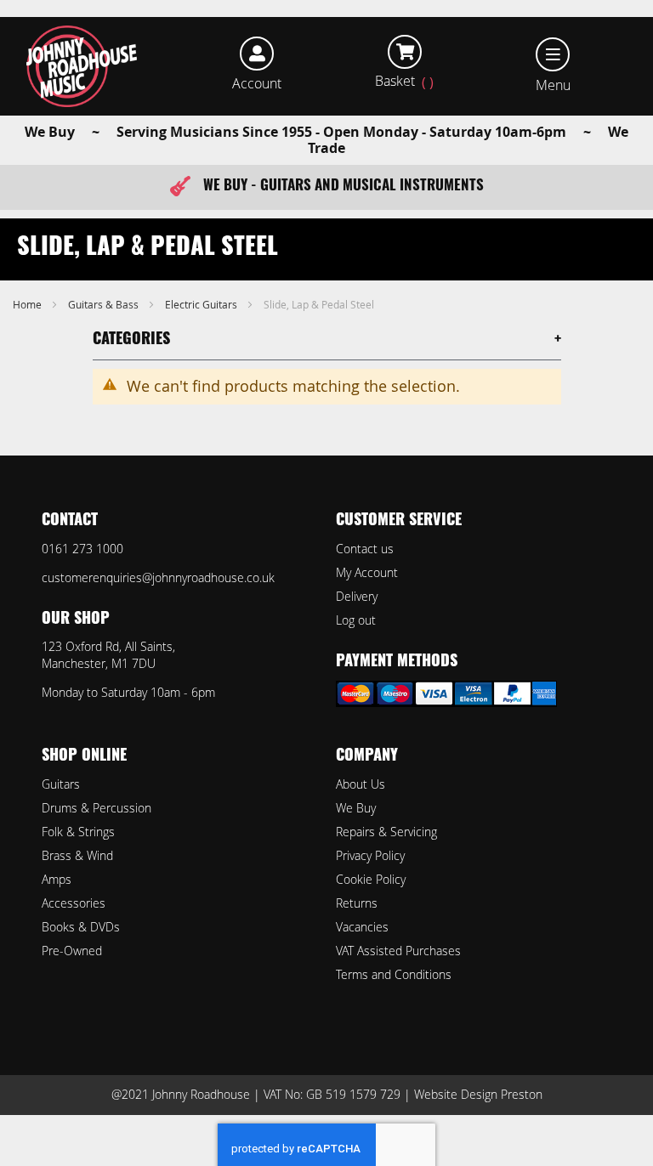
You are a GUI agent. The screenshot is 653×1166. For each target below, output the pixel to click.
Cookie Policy (371, 879)
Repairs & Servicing (386, 832)
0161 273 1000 (82, 549)
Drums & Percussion (96, 808)
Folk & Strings (78, 832)
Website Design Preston (478, 1094)
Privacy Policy (370, 855)
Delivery (357, 596)
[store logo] (82, 66)
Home (28, 304)
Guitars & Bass (104, 304)
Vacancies (362, 927)
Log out (356, 620)
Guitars (61, 784)
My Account (367, 572)
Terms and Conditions (393, 974)
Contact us (365, 549)
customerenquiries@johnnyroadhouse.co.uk (158, 577)
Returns (357, 903)
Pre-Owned (72, 950)
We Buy (356, 808)
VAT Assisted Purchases (398, 950)
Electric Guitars (202, 304)
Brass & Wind (77, 855)
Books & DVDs (81, 927)
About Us (360, 784)
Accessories (73, 903)
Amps (56, 879)
